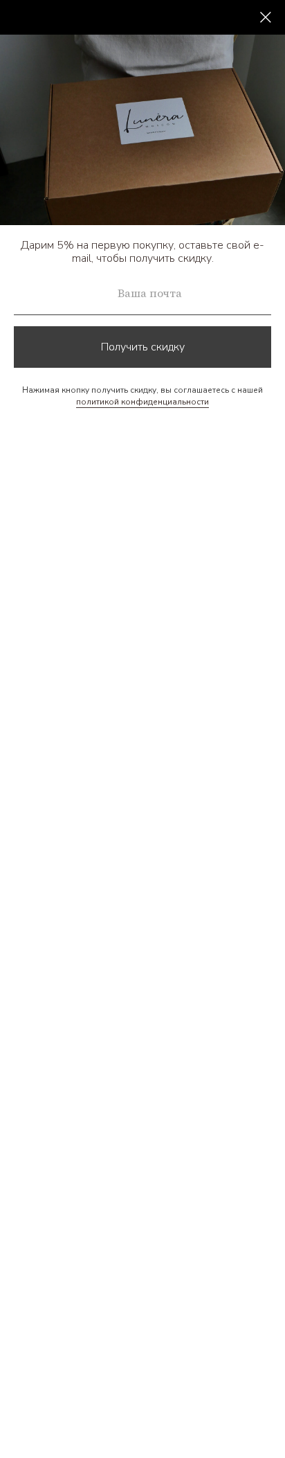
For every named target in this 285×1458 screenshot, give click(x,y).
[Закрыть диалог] (265, 17)
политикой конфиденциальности (142, 401)
